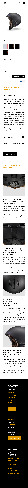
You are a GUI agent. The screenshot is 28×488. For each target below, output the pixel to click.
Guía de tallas (9, 154)
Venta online (13, 461)
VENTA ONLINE (18, 76)
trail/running (13, 395)
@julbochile (11, 422)
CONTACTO (14, 438)
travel (10, 400)
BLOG (12, 409)
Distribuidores (13, 458)
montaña (11, 393)
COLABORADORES (13, 473)
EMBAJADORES (12, 470)
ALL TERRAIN (11, 397)
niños (10, 402)
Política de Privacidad (12, 463)
